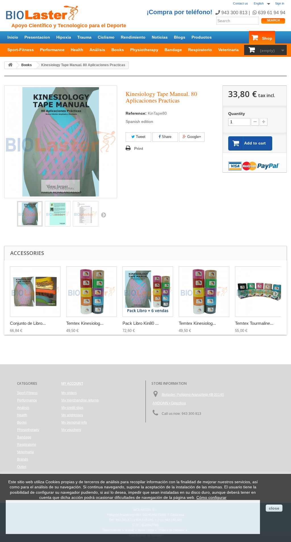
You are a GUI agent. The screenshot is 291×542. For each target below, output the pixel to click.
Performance (52, 49)
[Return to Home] (10, 65)
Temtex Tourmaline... (254, 323)
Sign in (279, 3)
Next (103, 214)
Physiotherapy (144, 49)
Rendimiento (133, 37)
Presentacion (37, 37)
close (274, 508)
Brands (22, 459)
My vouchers (71, 430)
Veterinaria (228, 49)
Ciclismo (106, 37)
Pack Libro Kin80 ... (140, 323)
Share (166, 137)
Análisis (97, 49)
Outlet (21, 467)
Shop (267, 38)
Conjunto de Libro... (28, 323)
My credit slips (72, 408)
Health (77, 49)
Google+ (193, 137)
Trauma (84, 37)
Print (138, 148)
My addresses (72, 415)
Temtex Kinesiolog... (84, 323)
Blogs (179, 37)
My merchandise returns (80, 400)
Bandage (173, 49)
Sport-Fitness (20, 49)
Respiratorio (200, 49)
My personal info (74, 422)
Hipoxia (63, 37)
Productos (202, 37)
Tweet (140, 137)
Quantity (236, 113)
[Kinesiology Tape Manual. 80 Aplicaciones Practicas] (29, 213)
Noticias (160, 37)
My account (72, 383)
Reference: (136, 113)
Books (117, 49)
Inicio (12, 37)
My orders (69, 393)
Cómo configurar (211, 497)
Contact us (240, 3)
